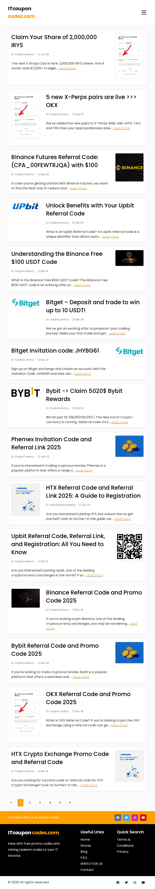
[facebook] (118, 817)
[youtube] (143, 817)
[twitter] (126, 817)
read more (67, 68)
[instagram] (135, 817)
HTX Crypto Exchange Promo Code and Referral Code (60, 758)
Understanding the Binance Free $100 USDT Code (57, 258)
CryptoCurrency (24, 54)
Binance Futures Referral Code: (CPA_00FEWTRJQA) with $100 (54, 161)
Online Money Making (62, 505)
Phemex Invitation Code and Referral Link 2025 (51, 443)
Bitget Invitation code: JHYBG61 (55, 351)
